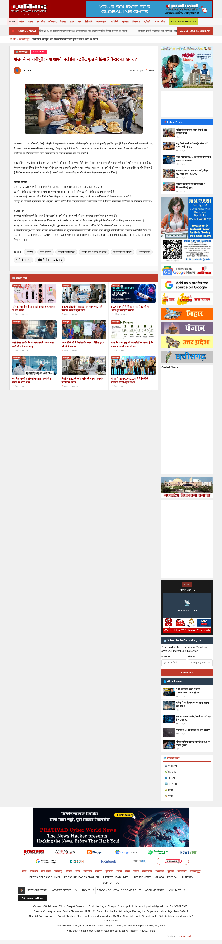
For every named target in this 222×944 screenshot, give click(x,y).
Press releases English (81, 877)
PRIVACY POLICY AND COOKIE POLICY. (119, 890)
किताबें (119, 871)
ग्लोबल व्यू (52, 21)
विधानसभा (136, 21)
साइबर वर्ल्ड (147, 871)
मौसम (127, 871)
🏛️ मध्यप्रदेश (171, 765)
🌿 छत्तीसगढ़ (170, 771)
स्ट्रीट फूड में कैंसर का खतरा (94, 252)
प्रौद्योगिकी (114, 21)
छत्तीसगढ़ (58, 871)
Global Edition (166, 877)
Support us (111, 882)
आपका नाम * (166, 656)
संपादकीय (88, 871)
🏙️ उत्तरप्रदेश (171, 783)
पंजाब (24, 871)
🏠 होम (12, 39)
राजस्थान (34, 871)
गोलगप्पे (30, 252)
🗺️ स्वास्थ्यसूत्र (22, 52)
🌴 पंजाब (169, 796)
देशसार (63, 21)
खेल (79, 21)
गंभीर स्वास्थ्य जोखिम (122, 252)
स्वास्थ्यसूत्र (101, 21)
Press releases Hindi (44, 877)
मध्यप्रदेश (41, 21)
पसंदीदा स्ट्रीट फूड (66, 252)
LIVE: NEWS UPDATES (183, 21)
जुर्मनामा (125, 21)
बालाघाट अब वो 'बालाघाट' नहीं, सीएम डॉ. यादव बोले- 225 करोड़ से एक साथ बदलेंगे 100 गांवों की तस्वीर (154, 30)
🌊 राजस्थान (170, 777)
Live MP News (142, 877)
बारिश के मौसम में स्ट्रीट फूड (49, 259)
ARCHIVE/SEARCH (155, 890)
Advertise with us (32, 897)
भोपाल (30, 21)
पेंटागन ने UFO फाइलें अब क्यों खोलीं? (193, 730)
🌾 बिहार (169, 789)
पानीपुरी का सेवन (23, 259)
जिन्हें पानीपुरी (45, 252)
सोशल (136, 871)
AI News (187, 877)
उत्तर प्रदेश (160, 21)
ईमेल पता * (192, 656)
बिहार (78, 871)
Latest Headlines (116, 877)
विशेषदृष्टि (89, 21)
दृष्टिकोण (147, 21)
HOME (12, 21)
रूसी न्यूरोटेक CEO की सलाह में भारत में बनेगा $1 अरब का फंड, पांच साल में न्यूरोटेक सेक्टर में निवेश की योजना (51, 30)
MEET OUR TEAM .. (38, 890)
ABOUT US (88, 890)
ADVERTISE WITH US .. (65, 890)
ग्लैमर (21, 21)
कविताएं (69, 871)
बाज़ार (72, 21)
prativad (186, 936)
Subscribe (187, 672)
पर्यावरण (98, 871)
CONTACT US (177, 890)
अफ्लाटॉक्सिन (144, 252)
